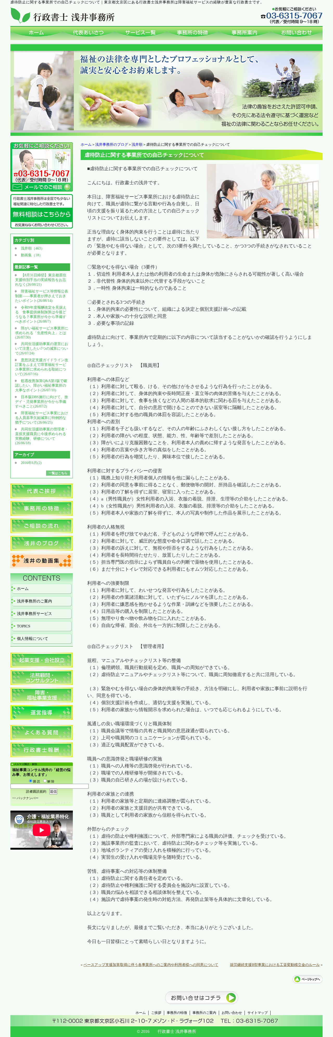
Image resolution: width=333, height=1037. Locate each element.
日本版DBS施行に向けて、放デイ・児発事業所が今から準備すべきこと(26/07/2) (41, 401)
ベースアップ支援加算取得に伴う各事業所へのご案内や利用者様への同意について (151, 965)
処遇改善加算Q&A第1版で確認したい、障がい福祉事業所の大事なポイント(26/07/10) (41, 385)
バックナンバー (28, 798)
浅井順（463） (32, 248)
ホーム (86, 145)
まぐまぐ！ (64, 802)
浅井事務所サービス (34, 614)
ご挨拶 (156, 1013)
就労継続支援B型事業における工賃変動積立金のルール (275, 965)
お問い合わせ (232, 1013)
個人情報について (32, 639)
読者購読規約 (36, 791)
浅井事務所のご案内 (34, 601)
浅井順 (137, 145)
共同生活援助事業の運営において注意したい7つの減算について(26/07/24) (41, 348)
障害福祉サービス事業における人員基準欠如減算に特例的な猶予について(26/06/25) (41, 417)
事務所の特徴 (177, 1013)
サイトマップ (257, 1013)
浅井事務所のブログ (111, 145)
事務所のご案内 (204, 1013)
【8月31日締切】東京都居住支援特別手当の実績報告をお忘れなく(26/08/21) (40, 280)
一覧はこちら (58, 473)
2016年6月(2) (31, 463)
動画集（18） (32, 255)
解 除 (50, 781)
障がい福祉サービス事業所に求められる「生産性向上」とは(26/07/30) (41, 332)
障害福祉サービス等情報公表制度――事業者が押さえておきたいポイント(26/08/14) (41, 296)
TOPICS (23, 626)
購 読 (36, 781)
